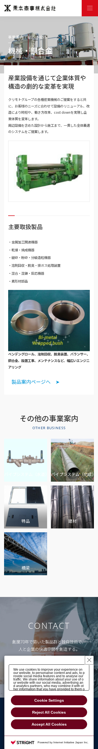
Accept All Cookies (49, 724)
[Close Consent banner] (89, 660)
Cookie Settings (49, 700)
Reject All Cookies (49, 712)
